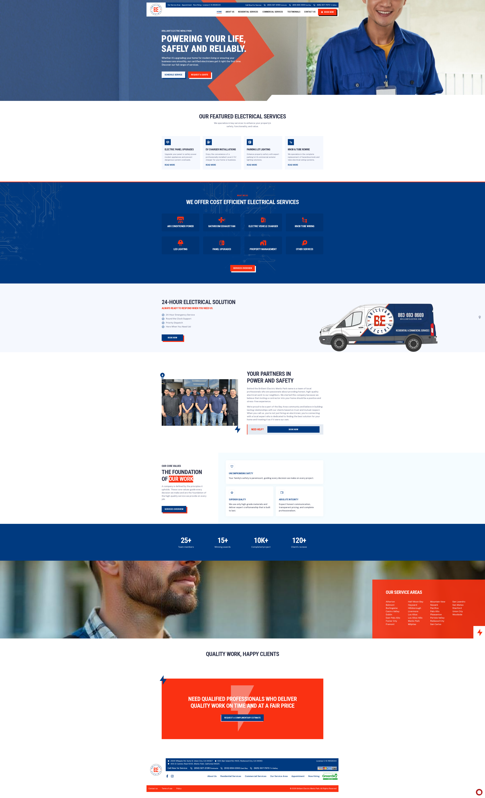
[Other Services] (304, 243)
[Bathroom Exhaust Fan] (222, 220)
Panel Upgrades (222, 249)
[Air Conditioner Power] (180, 220)
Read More (170, 165)
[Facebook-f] (167, 776)
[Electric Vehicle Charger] (263, 220)
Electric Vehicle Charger (263, 226)
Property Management (263, 249)
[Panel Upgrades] (222, 243)
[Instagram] (172, 776)
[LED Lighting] (180, 243)
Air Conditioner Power (180, 226)
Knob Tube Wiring (304, 226)
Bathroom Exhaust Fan (221, 226)
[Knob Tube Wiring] (304, 220)
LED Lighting (180, 249)
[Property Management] (263, 243)
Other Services (304, 249)
